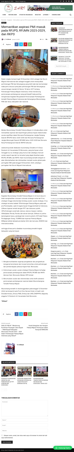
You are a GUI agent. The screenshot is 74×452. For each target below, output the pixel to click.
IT (51, 161)
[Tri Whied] (2, 39)
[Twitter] (66, 1)
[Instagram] (63, 1)
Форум (53, 236)
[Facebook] (61, 1)
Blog (35, 375)
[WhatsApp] (30, 44)
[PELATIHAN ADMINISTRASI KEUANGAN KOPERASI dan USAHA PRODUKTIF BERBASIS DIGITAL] (24, 371)
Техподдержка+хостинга (58, 168)
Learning (53, 244)
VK (51, 131)
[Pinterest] (25, 44)
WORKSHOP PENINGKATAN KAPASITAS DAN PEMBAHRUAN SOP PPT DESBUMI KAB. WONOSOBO (8, 382)
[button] (70, 15)
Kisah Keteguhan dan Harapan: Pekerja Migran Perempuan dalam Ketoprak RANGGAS (37, 328)
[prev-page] (2, 389)
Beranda (3, 20)
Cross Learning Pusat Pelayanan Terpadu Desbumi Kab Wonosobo (61, 80)
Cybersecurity (55, 138)
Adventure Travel (56, 176)
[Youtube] (71, 1)
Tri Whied (8, 39)
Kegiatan (9, 20)
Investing (53, 146)
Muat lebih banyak (61, 66)
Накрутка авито (56, 251)
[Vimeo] (69, 1)
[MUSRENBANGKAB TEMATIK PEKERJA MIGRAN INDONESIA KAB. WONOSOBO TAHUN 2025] (40, 371)
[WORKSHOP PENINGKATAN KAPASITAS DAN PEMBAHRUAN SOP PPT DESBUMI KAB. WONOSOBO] (8, 371)
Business (53, 153)
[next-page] (5, 389)
